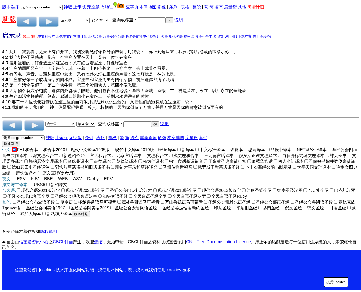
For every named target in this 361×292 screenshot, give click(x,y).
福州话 (189, 36)
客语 (164, 36)
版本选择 (10, 7)
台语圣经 (110, 36)
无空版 (93, 7)
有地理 (107, 7)
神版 (68, 7)
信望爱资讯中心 (34, 242)
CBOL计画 (63, 242)
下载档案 (245, 36)
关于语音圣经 (263, 36)
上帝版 (79, 7)
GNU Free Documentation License (218, 242)
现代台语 (95, 36)
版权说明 (48, 231)
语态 (219, 7)
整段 (196, 7)
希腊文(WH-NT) (225, 36)
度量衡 (230, 7)
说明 (178, 20)
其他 (242, 7)
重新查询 (148, 137)
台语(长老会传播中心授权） (139, 36)
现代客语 (176, 36)
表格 (185, 7)
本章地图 (148, 7)
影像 (162, 7)
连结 (98, 242)
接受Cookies (336, 282)
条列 (173, 7)
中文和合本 (46, 36)
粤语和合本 (203, 36)
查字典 (132, 7)
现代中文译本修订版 (71, 36)
